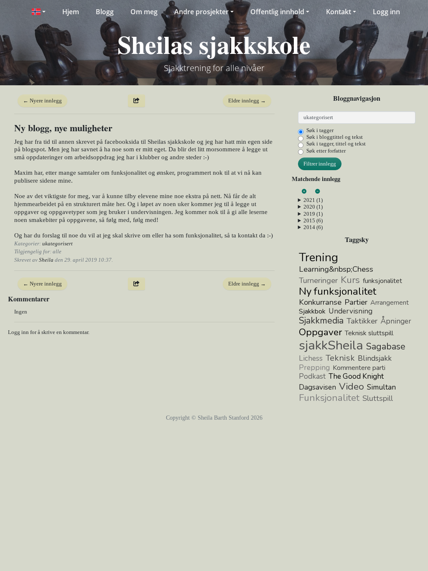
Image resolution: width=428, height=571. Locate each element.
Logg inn (386, 11)
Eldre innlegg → (247, 100)
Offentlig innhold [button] (277, 11)
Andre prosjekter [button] (201, 11)
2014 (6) (313, 227)
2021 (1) (313, 200)
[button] (38, 11)
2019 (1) (313, 214)
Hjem (70, 11)
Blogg (105, 11)
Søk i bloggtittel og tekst (334, 137)
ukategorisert (57, 243)
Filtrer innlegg (319, 164)
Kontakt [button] (338, 11)
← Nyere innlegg (42, 100)
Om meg (144, 11)
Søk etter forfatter (326, 151)
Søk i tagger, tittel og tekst (336, 143)
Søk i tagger (320, 130)
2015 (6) (313, 220)
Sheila (46, 260)
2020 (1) (313, 207)
